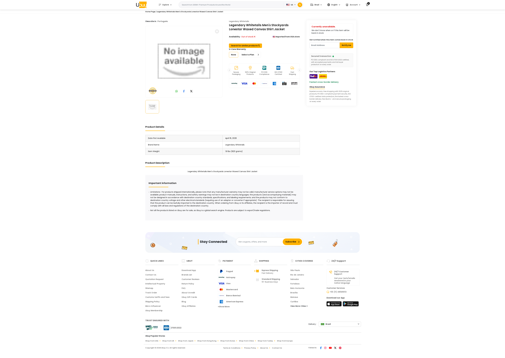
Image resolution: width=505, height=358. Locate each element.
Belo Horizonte (297, 288)
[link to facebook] (184, 91)
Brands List (187, 274)
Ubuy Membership (154, 310)
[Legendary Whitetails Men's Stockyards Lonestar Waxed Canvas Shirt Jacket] (184, 61)
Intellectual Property (155, 283)
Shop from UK (168, 341)
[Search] (300, 4)
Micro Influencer (153, 306)
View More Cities (298, 306)
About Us (149, 270)
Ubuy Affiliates (189, 306)
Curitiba (294, 301)
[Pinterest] (340, 348)
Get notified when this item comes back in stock (331, 40)
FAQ (183, 288)
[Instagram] (325, 348)
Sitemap (149, 288)
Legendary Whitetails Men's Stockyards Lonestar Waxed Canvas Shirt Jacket (190, 11)
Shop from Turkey (265, 341)
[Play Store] (351, 304)
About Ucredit (188, 292)
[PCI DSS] (151, 327)
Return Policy (188, 283)
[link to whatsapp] (176, 91)
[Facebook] (321, 348)
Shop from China (246, 341)
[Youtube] (330, 348)
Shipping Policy (152, 301)
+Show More (224, 306)
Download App (189, 270)
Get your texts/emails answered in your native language (344, 280)
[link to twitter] (191, 91)
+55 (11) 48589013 (338, 292)
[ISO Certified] (171, 327)
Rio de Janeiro (297, 274)
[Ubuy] (141, 4)
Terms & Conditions (231, 348)
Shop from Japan (185, 341)
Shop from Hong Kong (206, 341)
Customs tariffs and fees (157, 297)
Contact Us (150, 274)
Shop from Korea (227, 341)
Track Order (151, 292)
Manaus (294, 297)
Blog (184, 301)
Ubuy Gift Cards (189, 297)
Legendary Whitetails (239, 21)
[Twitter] (335, 348)
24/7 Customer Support (341, 272)
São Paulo (295, 270)
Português (163, 21)
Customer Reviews (190, 279)
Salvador (294, 279)
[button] (316, 4)
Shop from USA (151, 341)
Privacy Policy (250, 348)
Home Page (150, 11)
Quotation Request (154, 279)
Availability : (235, 36)
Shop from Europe (285, 341)
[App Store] (334, 304)
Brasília (294, 292)
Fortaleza (294, 283)
